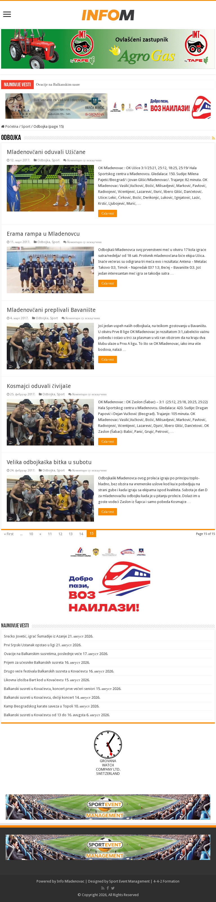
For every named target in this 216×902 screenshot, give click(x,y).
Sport (25, 126)
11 (50, 534)
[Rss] (103, 888)
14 (81, 534)
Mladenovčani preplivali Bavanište (51, 309)
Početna (11, 126)
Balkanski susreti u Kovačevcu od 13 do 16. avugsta (45, 715)
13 (71, 534)
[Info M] (108, 14)
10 (31, 534)
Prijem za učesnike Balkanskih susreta (34, 662)
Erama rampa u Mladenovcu (43, 233)
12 (60, 534)
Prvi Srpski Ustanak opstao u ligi (29, 645)
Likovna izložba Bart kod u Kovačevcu (34, 680)
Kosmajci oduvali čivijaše (39, 386)
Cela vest (108, 213)
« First (9, 534)
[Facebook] (107, 888)
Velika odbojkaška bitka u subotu (49, 462)
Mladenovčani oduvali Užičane (46, 152)
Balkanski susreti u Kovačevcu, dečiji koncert (39, 697)
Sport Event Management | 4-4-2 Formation (144, 881)
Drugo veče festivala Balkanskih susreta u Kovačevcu (46, 671)
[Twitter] (113, 888)
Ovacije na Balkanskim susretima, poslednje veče (73, 84)
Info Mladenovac (70, 881)
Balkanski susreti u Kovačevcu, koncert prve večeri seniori (49, 689)
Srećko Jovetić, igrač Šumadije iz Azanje (35, 636)
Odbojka (43, 160)
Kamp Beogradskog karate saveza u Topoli (38, 706)
